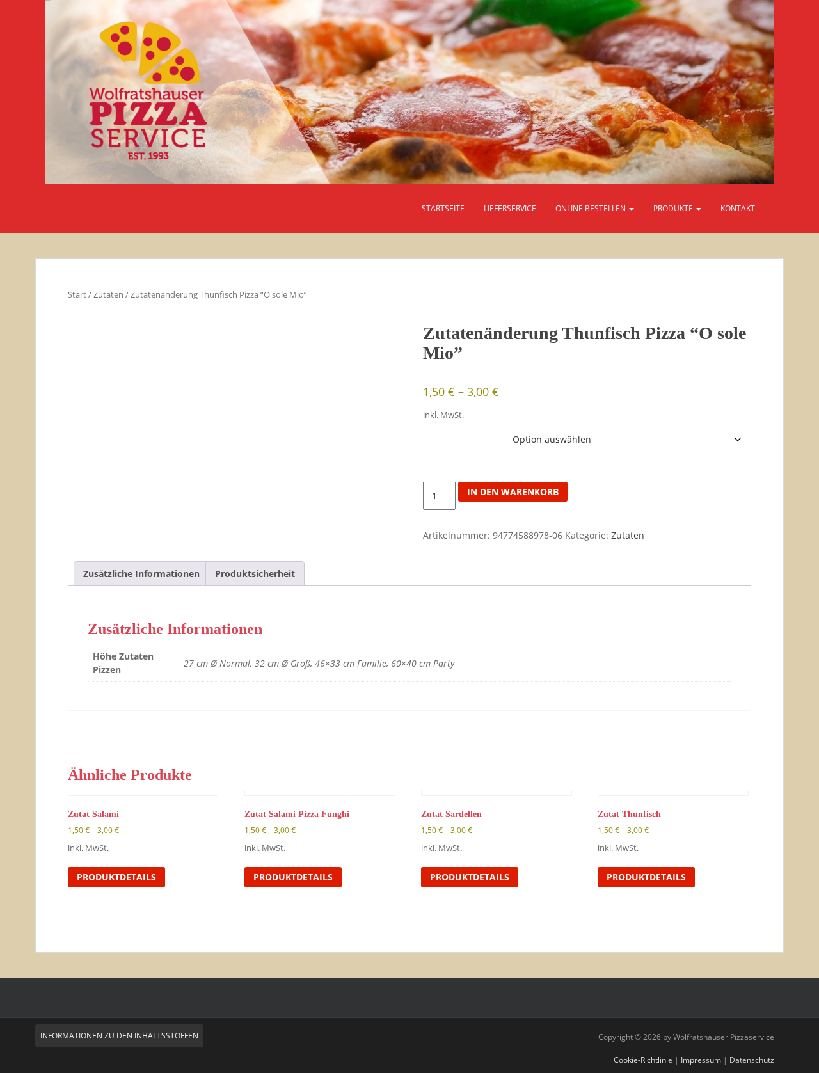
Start (77, 294)
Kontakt (737, 208)
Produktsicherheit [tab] (255, 574)
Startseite (443, 208)
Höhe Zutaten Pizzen (463, 431)
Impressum (701, 1059)
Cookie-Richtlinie (643, 1059)
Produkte (674, 208)
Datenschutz (751, 1059)
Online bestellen (591, 208)
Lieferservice (510, 208)
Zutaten (108, 294)
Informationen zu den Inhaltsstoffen (119, 1035)
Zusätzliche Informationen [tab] (141, 574)
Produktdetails (116, 877)
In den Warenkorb (513, 492)
